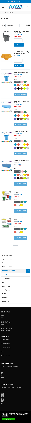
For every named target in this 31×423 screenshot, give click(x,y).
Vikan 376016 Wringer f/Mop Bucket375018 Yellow (21, 52)
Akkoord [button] (8, 419)
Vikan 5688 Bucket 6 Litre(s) (21, 131)
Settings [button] (4, 416)
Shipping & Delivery (6, 347)
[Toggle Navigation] (2, 6)
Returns (3, 351)
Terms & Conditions (6, 355)
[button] (9, 1)
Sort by (3, 25)
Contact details (5, 339)
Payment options (5, 343)
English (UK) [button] (17, 1)
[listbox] (10, 25)
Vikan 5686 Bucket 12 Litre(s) (22, 72)
